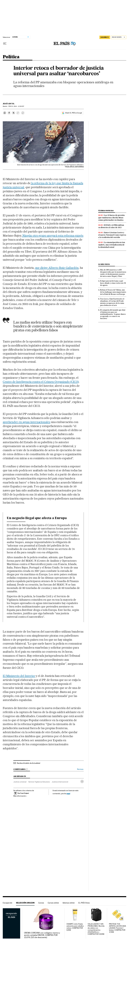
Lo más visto (104, 264)
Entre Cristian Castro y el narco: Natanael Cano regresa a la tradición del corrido (112, 234)
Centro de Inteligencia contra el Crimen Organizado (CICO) (41, 382)
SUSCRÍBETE (105, 37)
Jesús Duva (8, 104)
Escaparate (7, 903)
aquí (68, 793)
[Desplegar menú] (5, 44)
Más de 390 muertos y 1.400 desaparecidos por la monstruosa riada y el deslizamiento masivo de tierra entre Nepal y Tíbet (113, 273)
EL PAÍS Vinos (84, 903)
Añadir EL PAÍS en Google (73, 113)
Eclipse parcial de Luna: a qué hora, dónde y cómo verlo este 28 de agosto (113, 283)
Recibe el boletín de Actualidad (28, 763)
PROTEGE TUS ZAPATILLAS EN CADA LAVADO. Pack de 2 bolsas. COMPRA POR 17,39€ (117, 928)
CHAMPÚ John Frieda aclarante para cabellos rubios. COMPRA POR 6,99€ (75, 927)
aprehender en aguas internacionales (26, 422)
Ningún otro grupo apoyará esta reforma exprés (52, 235)
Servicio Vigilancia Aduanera (39, 782)
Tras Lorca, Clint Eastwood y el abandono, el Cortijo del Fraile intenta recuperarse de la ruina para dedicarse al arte (112, 302)
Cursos (41, 903)
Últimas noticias (106, 211)
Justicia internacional (60, 782)
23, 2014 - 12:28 (16, 106)
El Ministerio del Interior (19, 676)
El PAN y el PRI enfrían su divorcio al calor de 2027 (111, 226)
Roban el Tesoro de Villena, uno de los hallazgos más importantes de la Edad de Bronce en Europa (113, 292)
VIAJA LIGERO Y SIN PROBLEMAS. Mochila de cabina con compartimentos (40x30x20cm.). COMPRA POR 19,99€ (96, 929)
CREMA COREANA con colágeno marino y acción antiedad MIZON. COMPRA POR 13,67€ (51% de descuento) (42, 935)
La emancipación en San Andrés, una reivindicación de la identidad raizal (111, 244)
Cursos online (53, 903)
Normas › (80, 769)
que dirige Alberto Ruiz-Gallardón (57, 268)
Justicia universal (19, 782)
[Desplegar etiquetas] (82, 781)
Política (11, 57)
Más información (19, 796)
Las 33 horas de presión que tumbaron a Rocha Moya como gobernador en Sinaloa (111, 217)
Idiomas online (69, 903)
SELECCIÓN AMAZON (25, 903)
